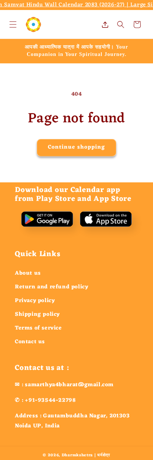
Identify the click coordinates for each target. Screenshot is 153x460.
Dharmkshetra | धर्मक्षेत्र (86, 455)
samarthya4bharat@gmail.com (69, 385)
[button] (13, 24)
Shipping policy (37, 315)
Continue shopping (76, 147)
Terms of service (38, 328)
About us (28, 273)
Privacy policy (35, 301)
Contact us (30, 342)
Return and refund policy (51, 287)
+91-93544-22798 (50, 401)
